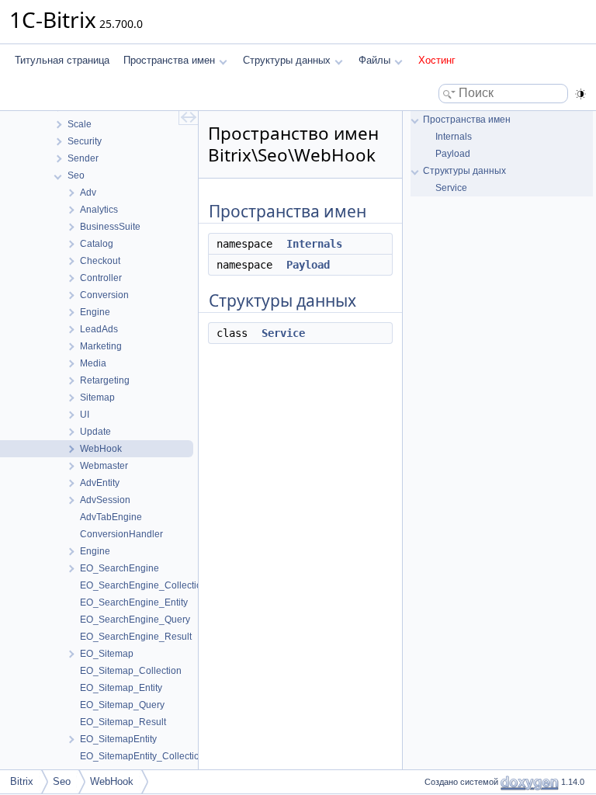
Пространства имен (169, 60)
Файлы (374, 60)
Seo (62, 781)
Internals (314, 244)
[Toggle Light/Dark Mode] (580, 94)
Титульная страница (62, 60)
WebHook (111, 781)
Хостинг (437, 60)
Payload (308, 265)
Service (283, 333)
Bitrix (21, 781)
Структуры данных (287, 60)
